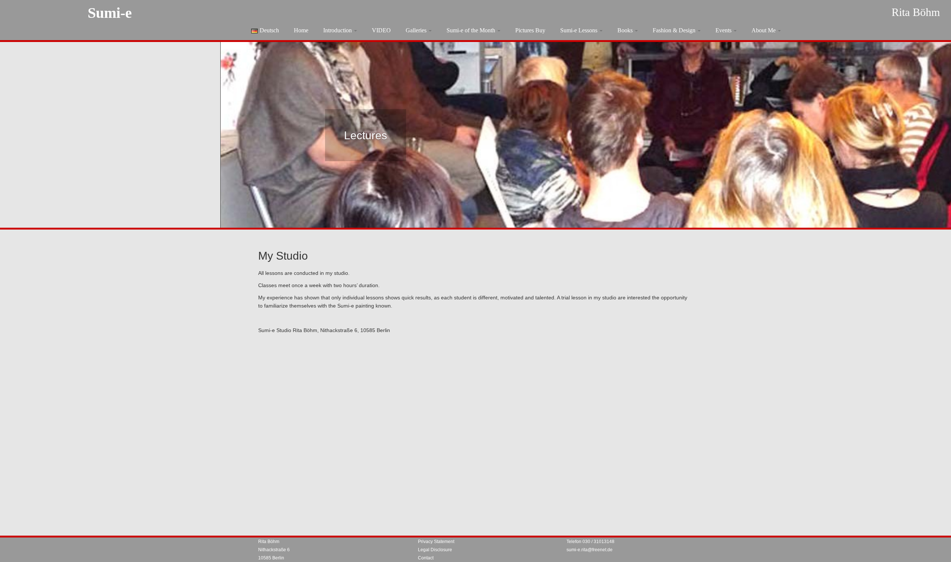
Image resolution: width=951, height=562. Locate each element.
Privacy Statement (436, 541)
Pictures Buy (530, 30)
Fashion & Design (675, 30)
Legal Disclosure (435, 549)
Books (625, 30)
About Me (764, 30)
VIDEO (381, 30)
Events (724, 30)
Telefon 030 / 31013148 (590, 541)
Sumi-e (110, 12)
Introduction (338, 30)
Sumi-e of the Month (472, 30)
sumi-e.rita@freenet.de (590, 549)
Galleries (417, 30)
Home (301, 30)
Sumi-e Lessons (579, 30)
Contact (426, 558)
